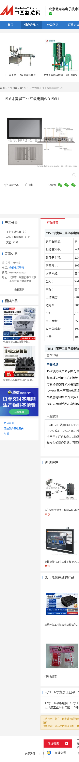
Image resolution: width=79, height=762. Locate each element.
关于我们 (30, 753)
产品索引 (9, 423)
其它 (22, 88)
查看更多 (19, 289)
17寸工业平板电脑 (56, 703)
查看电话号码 (16, 267)
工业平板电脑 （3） (17, 232)
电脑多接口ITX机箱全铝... (16, 342)
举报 (31, 185)
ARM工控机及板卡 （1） (19, 237)
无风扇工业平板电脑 (57, 707)
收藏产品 (13, 185)
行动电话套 (51, 676)
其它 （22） (12, 242)
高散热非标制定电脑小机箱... (18, 380)
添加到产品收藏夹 (13, 428)
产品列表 (12, 88)
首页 (2, 88)
